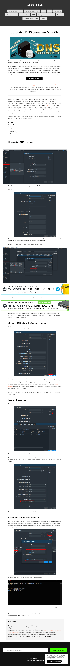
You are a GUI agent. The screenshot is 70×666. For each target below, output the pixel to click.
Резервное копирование (46, 15)
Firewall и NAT (24, 15)
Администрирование (32, 11)
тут (37, 91)
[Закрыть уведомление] (67, 654)
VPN (43, 11)
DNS (33, 15)
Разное (43, 18)
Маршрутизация (11, 15)
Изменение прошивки (31, 18)
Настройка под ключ (15, 11)
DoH (47, 105)
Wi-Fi (49, 11)
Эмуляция (57, 11)
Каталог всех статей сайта (35, 660)
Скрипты (60, 15)
